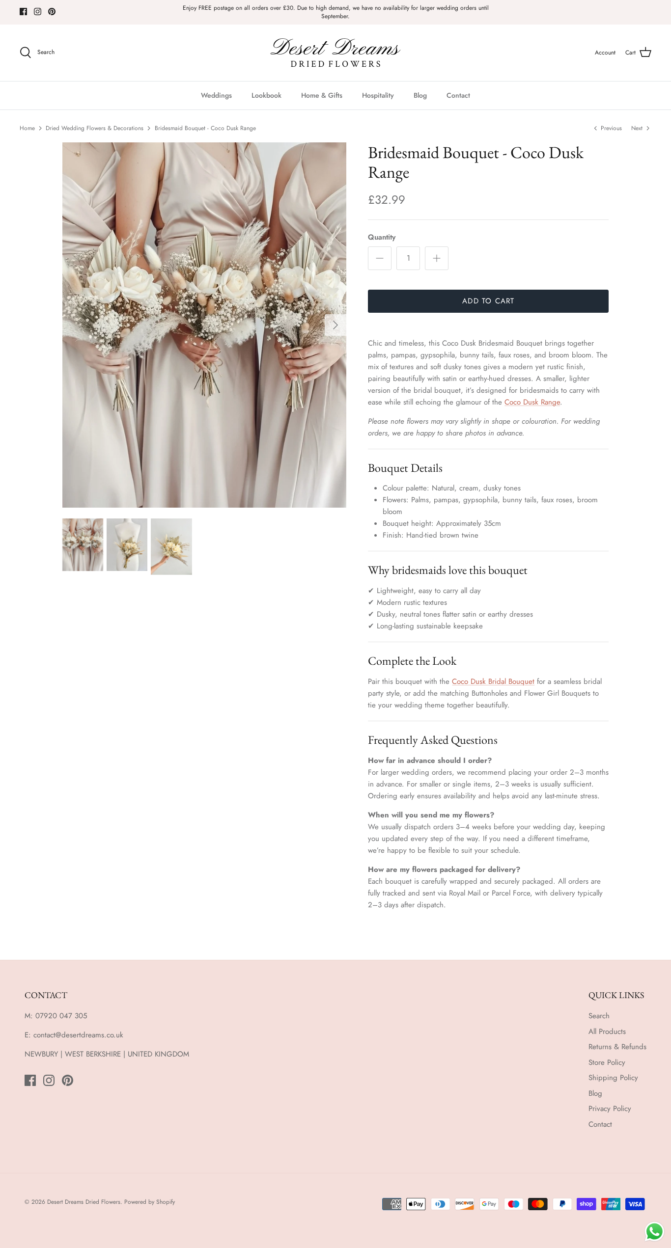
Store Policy (606, 1062)
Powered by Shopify (149, 1201)
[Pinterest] (52, 11)
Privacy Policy (609, 1108)
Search (599, 1015)
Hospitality (378, 95)
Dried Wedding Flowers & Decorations (94, 128)
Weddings (216, 95)
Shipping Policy (613, 1077)
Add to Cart (488, 301)
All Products (607, 1031)
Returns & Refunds (617, 1046)
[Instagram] (37, 11)
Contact (458, 95)
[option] (204, 325)
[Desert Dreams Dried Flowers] (335, 52)
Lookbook (266, 95)
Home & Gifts (321, 95)
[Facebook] (23, 11)
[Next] (335, 325)
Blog (420, 95)
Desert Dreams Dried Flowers (83, 1201)
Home (27, 128)
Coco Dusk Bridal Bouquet (493, 681)
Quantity (381, 237)
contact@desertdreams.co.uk (78, 1035)
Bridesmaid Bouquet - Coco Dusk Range (205, 128)
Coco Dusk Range (532, 402)
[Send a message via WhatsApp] (654, 1231)
